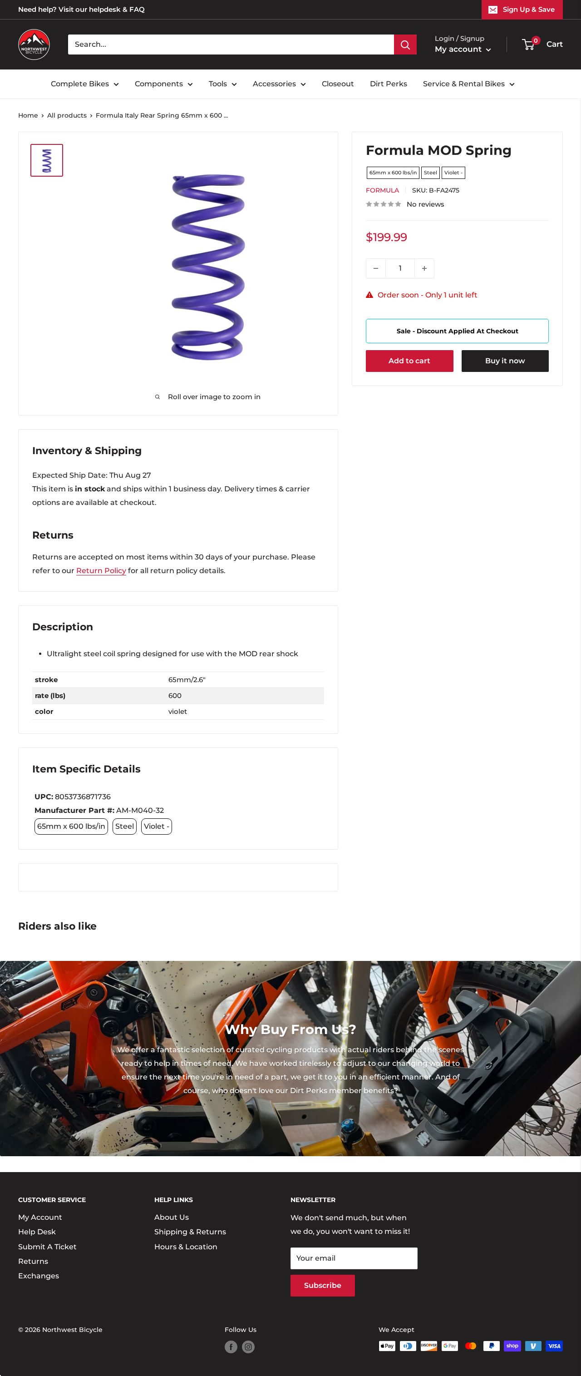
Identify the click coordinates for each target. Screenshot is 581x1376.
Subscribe (322, 1285)
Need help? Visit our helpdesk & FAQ (81, 9)
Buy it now (505, 360)
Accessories (274, 83)
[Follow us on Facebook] (231, 1347)
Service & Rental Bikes (464, 83)
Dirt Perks (388, 83)
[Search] (405, 44)
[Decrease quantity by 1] (375, 268)
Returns (33, 1261)
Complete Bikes (80, 83)
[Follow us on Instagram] (248, 1347)
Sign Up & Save (529, 9)
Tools (218, 83)
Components (159, 83)
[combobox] (231, 44)
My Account (40, 1217)
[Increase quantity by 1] (424, 268)
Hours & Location (185, 1246)
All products (67, 115)
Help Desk (37, 1232)
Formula (382, 190)
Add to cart (409, 360)
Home (28, 115)
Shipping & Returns (190, 1232)
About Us (171, 1217)
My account (459, 49)
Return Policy (101, 570)
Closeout (338, 83)
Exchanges (38, 1276)
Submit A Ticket (47, 1246)
